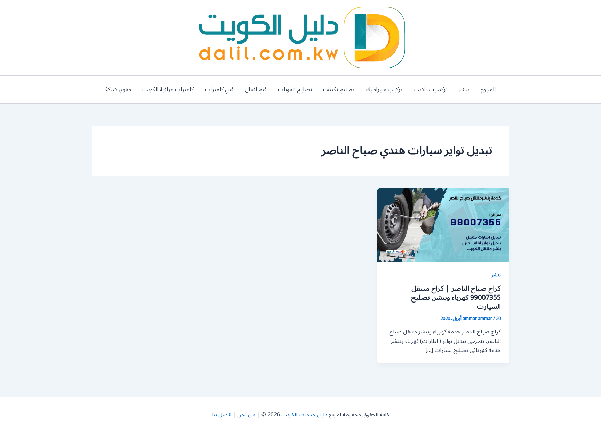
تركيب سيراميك (384, 89)
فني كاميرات (219, 89)
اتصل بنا (221, 415)
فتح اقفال (256, 89)
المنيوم (488, 89)
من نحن (246, 415)
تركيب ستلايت (431, 89)
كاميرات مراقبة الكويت (168, 89)
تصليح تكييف (338, 89)
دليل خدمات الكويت (304, 415)
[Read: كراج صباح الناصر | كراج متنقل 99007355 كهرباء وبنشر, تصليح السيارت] (443, 224)
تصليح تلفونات (295, 89)
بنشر (464, 89)
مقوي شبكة (118, 89)
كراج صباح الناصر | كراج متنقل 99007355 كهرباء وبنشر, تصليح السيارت (456, 297)
